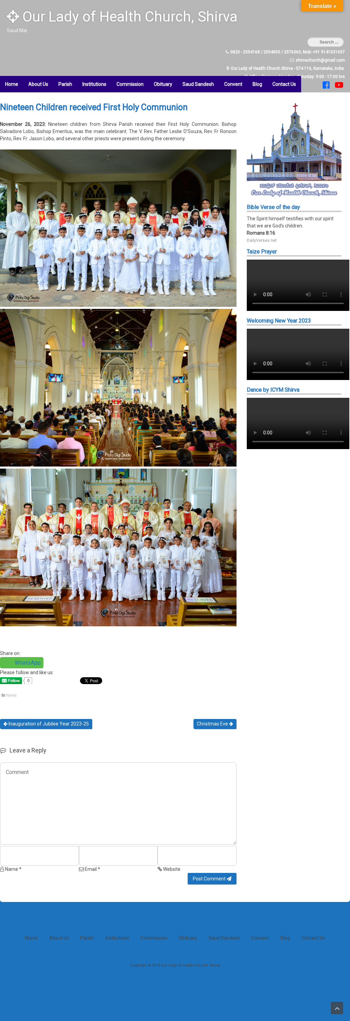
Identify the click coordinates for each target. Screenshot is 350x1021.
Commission (130, 84)
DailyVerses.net (262, 240)
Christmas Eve (213, 724)
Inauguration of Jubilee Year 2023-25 (48, 724)
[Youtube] (338, 86)
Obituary (163, 84)
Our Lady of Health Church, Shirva (128, 16)
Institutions (94, 84)
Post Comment (210, 878)
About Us (38, 84)
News (11, 695)
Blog (257, 84)
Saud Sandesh (198, 84)
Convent (233, 84)
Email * (92, 869)
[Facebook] (325, 86)
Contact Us (284, 84)
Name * (13, 869)
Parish (65, 84)
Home (11, 84)
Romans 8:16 (261, 233)
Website (171, 869)
